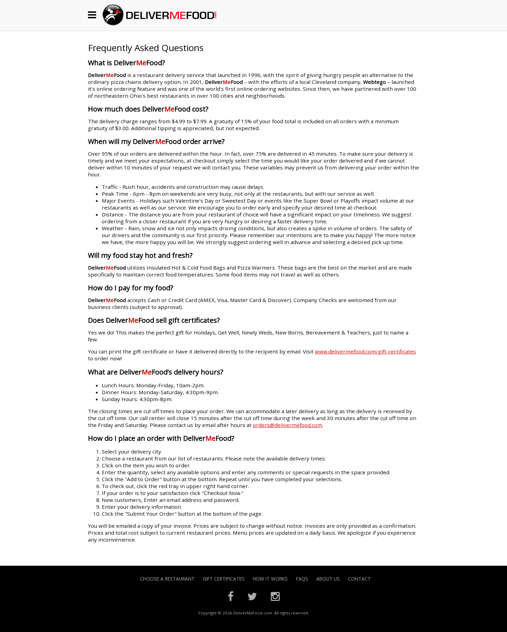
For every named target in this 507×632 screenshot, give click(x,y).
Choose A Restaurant (167, 578)
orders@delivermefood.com (287, 424)
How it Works (270, 578)
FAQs (302, 578)
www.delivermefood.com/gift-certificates (365, 351)
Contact (359, 578)
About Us (328, 578)
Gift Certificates (224, 578)
